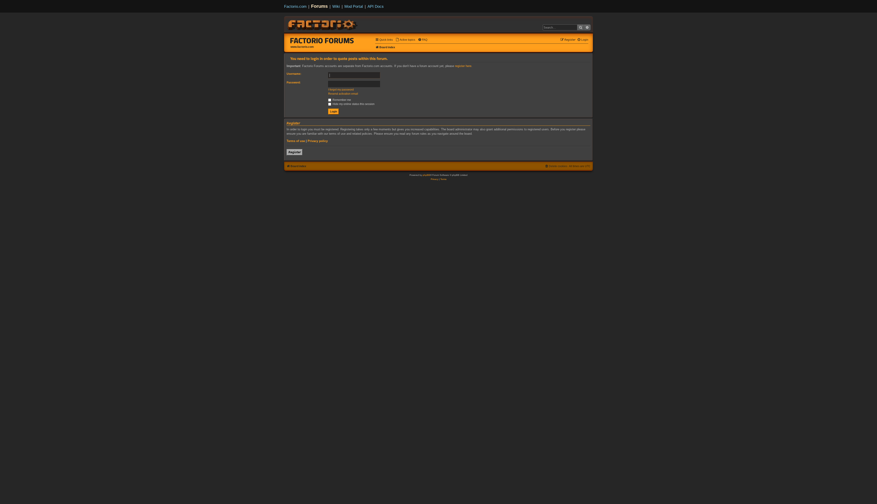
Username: (294, 73)
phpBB (426, 175)
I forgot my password (341, 89)
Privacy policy (318, 141)
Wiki (336, 6)
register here (463, 66)
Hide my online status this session (353, 104)
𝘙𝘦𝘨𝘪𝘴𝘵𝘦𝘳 (294, 152)
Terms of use (296, 141)
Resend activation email (343, 93)
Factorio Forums (322, 40)
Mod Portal (353, 6)
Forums (319, 6)
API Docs (375, 6)
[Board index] (323, 24)
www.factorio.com (302, 46)
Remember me (341, 100)
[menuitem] (405, 40)
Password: (294, 82)
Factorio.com (295, 6)
